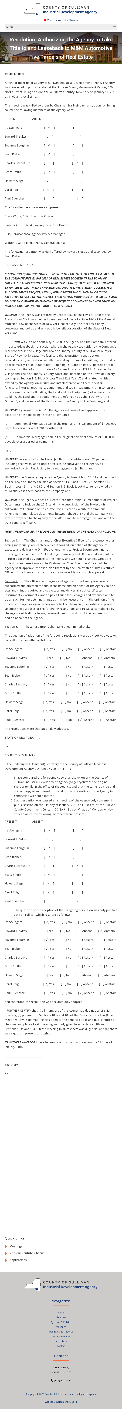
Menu (9, 27)
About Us (61, 1317)
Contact (61, 1345)
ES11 (74, 1401)
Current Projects (61, 1336)
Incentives (61, 1341)
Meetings (16, 1246)
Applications (18, 1260)
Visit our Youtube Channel (62, 20)
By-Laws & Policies (61, 1322)
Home (61, 1312)
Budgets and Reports (61, 1331)
